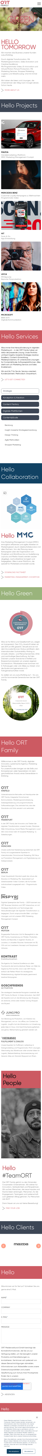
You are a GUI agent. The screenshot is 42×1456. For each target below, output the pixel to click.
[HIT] (21, 215)
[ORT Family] (16, 4)
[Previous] (3, 1246)
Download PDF (22, 709)
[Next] (38, 1246)
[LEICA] (21, 256)
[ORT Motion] (21, 938)
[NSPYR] (21, 907)
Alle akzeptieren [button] (14, 1451)
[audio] (35, 13)
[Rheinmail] (21, 1047)
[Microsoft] (21, 296)
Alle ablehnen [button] (28, 1451)
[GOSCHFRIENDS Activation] (21, 994)
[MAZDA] (21, 134)
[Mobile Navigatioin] (39, 4)
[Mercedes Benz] (21, 174)
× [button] (37, 1417)
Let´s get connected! (15, 379)
